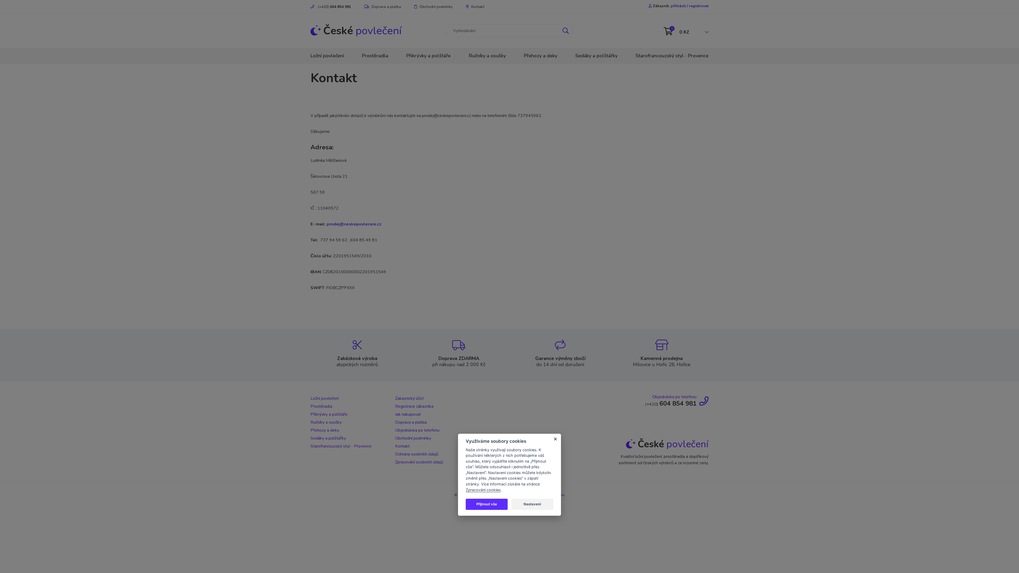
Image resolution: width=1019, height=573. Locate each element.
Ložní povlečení (327, 56)
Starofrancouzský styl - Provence (672, 56)
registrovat (699, 5)
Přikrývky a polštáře (428, 56)
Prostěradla (375, 56)
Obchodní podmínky (436, 6)
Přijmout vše (486, 504)
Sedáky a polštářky (596, 56)
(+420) (334, 6)
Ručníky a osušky (487, 56)
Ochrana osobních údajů (416, 454)
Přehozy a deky (540, 56)
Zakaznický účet (409, 398)
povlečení (362, 31)
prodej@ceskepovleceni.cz (354, 224)
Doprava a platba (386, 6)
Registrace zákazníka (414, 406)
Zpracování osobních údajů (419, 462)
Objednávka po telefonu (417, 430)
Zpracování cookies (483, 490)
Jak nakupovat (408, 414)
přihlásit (678, 5)
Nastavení (532, 504)
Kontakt (477, 6)
